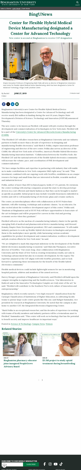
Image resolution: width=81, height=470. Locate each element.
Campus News (38, 324)
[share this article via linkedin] (12, 104)
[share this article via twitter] (8, 104)
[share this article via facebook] (4, 104)
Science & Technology (21, 324)
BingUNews (40, 14)
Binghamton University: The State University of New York (18, 3)
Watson (49, 324)
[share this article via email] (17, 104)
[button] (4, 466)
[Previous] (38, 380)
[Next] (42, 380)
